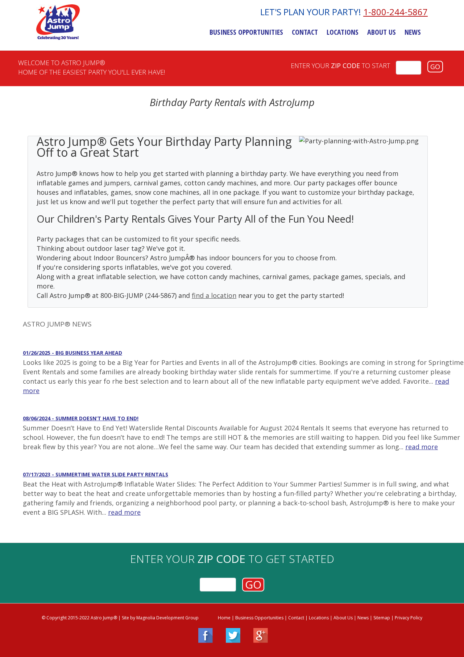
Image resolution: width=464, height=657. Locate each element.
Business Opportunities (246, 32)
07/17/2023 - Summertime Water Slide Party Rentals (95, 474)
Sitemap (381, 618)
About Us (381, 32)
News (413, 32)
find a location (214, 295)
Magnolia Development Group (167, 618)
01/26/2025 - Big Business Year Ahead (72, 352)
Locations (343, 32)
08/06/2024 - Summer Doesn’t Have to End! (80, 418)
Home (224, 618)
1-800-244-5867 (395, 12)
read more (421, 446)
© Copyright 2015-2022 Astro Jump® (79, 618)
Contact (305, 32)
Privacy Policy (408, 618)
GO (435, 66)
